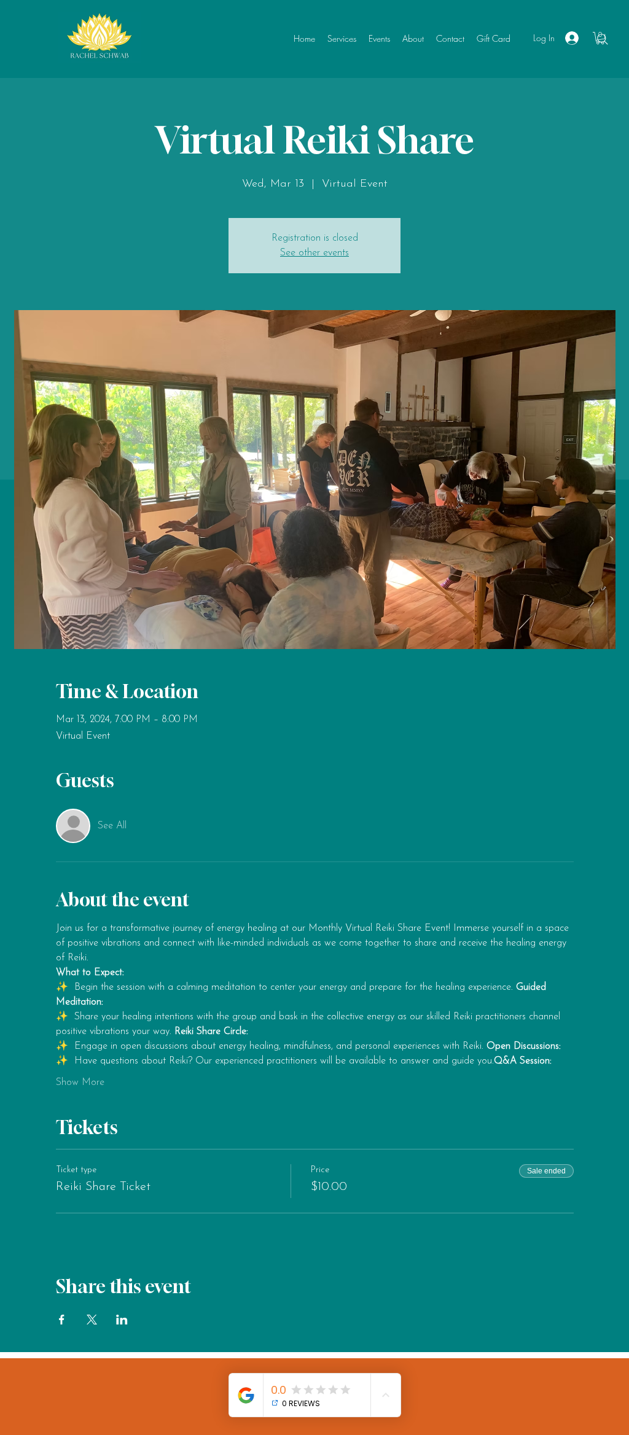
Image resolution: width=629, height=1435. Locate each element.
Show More (80, 1082)
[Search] (602, 39)
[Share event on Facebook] (62, 1319)
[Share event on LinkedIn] (122, 1319)
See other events (314, 253)
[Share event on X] (92, 1319)
